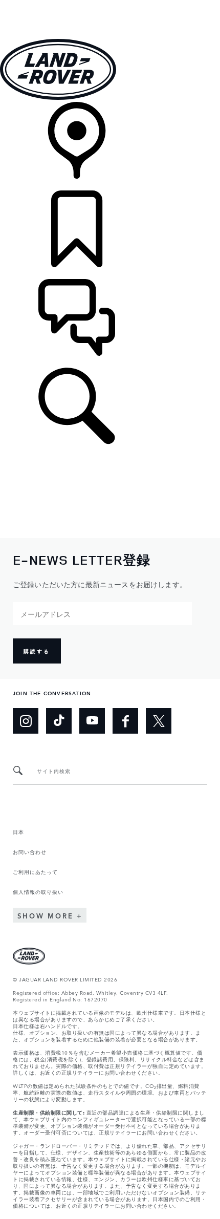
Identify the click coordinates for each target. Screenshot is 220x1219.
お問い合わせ (30, 851)
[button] (110, 5)
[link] (110, 146)
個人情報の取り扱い (38, 891)
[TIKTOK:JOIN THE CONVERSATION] (59, 721)
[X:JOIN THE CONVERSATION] (158, 721)
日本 (18, 831)
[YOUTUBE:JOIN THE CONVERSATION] (92, 721)
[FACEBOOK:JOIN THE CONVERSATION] (125, 721)
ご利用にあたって (35, 871)
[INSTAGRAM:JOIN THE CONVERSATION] (25, 721)
